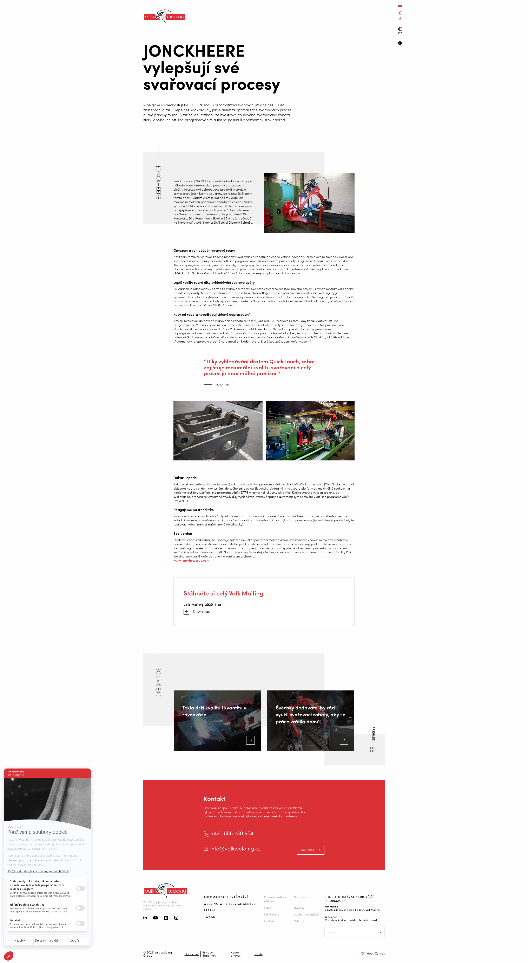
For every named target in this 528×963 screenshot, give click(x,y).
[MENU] (400, 5)
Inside (259, 954)
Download (201, 611)
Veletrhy (299, 921)
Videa (268, 908)
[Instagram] (176, 918)
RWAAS (209, 917)
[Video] (457, 43)
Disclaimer (192, 954)
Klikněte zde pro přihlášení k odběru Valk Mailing (352, 909)
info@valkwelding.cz (235, 848)
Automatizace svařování (226, 897)
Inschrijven (379, 932)
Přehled (374, 734)
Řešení (209, 910)
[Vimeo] (166, 918)
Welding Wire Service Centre (230, 903)
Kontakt (308, 850)
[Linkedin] (145, 918)
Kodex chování (236, 953)
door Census (376, 953)
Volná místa (271, 914)
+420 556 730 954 (232, 833)
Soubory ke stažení (306, 914)
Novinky (299, 908)
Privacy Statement (209, 953)
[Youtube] (155, 918)
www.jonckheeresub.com (191, 560)
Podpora (300, 897)
